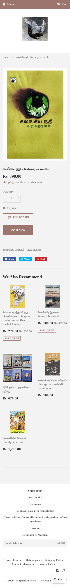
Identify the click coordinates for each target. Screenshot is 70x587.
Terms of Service (13, 560)
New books (35, 497)
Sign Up (60, 543)
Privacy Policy (47, 564)
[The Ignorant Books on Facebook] (57, 571)
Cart (64, 4)
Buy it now (18, 229)
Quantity (8, 192)
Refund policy (34, 560)
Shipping (8, 182)
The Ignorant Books (25, 580)
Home (6, 57)
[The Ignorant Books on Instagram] (64, 571)
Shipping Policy (54, 560)
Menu (10, 4)
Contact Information (23, 564)
